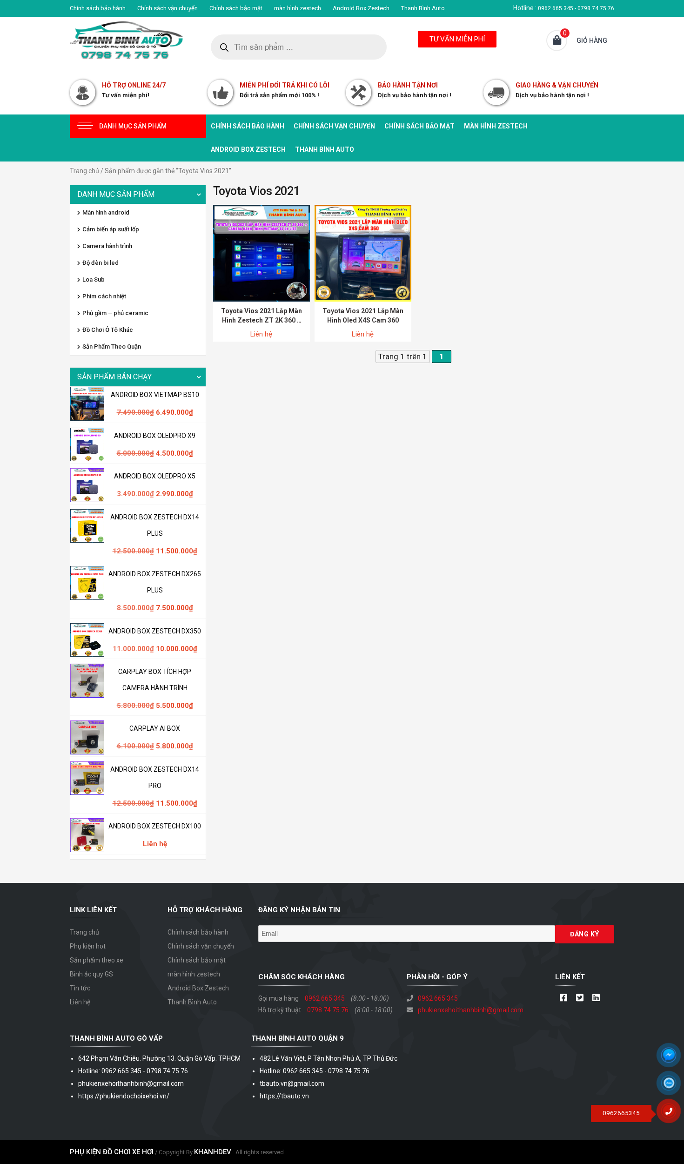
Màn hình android (105, 212)
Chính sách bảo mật (235, 8)
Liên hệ (80, 1002)
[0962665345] (672, 1114)
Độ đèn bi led (100, 262)
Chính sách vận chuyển (167, 8)
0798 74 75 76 (328, 1010)
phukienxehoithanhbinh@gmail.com (470, 1010)
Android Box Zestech (361, 8)
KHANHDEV (212, 1152)
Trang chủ (84, 171)
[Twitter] (579, 998)
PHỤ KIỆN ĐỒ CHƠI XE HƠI (112, 1152)
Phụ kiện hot (88, 946)
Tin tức (80, 988)
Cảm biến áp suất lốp (110, 229)
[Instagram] (596, 998)
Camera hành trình (107, 245)
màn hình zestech (297, 8)
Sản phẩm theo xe (96, 960)
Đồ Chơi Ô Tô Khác (107, 329)
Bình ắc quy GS (91, 974)
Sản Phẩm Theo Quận (111, 346)
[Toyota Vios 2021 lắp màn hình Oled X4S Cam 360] (363, 252)
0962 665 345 (325, 998)
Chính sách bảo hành (98, 8)
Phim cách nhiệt (104, 296)
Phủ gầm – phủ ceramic (115, 313)
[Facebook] (563, 998)
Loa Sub (93, 279)
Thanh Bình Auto (423, 8)
